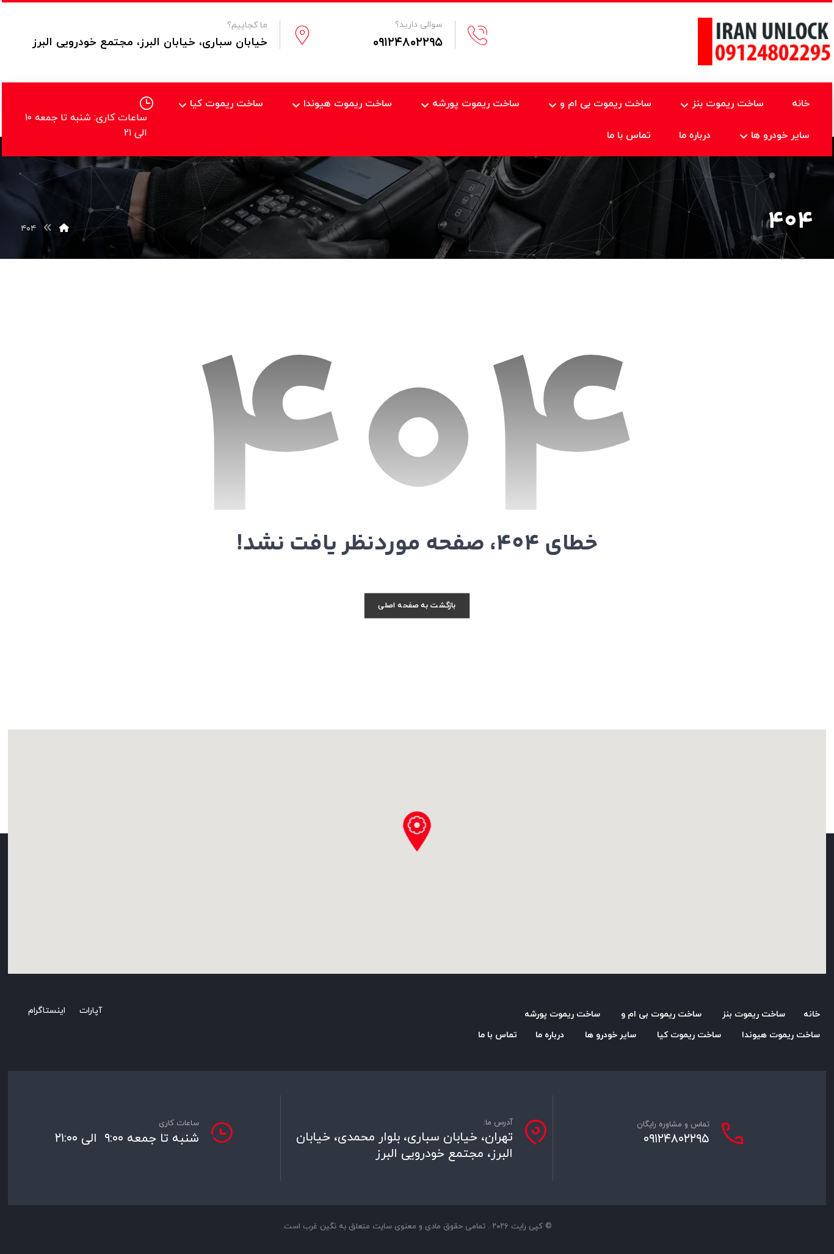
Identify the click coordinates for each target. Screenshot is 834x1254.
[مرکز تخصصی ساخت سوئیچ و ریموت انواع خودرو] (765, 41)
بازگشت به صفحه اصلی (417, 605)
